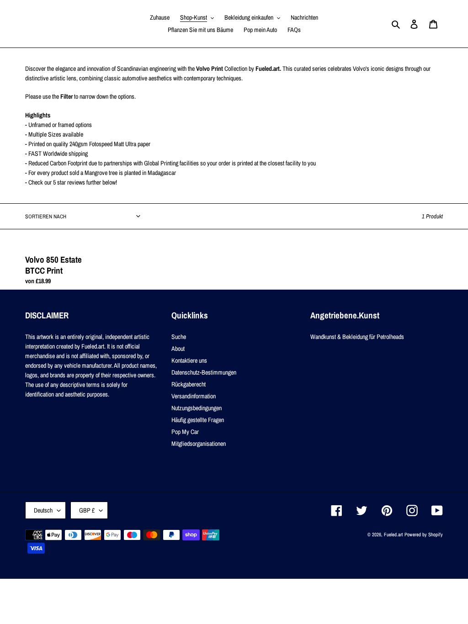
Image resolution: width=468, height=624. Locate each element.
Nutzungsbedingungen (196, 408)
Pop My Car (185, 432)
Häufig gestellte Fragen (197, 420)
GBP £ (87, 510)
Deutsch (43, 510)
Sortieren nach (45, 216)
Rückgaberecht (188, 384)
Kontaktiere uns (189, 360)
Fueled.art (393, 534)
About (178, 348)
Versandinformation (193, 396)
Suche (178, 337)
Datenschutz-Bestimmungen (203, 372)
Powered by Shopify (423, 534)
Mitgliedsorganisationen (198, 443)
